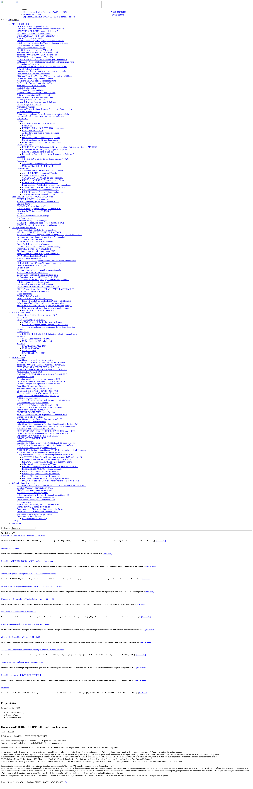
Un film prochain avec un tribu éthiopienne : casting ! (39, 246)
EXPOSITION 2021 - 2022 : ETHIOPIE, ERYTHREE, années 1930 (46, 431)
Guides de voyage (24, 502)
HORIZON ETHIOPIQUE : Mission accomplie (42, 469)
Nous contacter (118, 11)
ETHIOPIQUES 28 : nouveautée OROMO (35, 488)
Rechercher (6, 528)
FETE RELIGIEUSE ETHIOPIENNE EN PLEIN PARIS (46, 301)
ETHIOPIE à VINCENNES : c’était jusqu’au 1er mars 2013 (42, 369)
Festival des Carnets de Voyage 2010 (32, 410)
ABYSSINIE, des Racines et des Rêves (38, 123)
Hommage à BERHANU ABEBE (31, 100)
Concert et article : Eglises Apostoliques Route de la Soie (40, 40)
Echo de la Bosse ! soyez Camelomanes (33, 74)
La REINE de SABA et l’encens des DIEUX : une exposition (42, 433)
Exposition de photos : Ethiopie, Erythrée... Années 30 (39, 419)
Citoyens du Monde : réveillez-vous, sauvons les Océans (45, 308)
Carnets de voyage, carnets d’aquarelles (33, 507)
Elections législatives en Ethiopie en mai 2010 (36, 251)
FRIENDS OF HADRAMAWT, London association (39, 263)
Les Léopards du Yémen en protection (38, 310)
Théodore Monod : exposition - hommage (34, 388)
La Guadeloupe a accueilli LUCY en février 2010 (37, 277)
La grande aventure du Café (28, 111)
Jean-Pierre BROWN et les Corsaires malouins (36, 81)
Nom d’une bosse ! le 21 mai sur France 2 (34, 33)
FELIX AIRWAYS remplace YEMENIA (34, 211)
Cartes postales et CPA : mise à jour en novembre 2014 (39, 509)
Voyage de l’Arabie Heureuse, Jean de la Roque (37, 102)
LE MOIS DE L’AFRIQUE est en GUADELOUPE (44, 187)
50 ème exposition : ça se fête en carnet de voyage (37, 393)
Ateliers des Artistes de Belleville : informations (36, 230)
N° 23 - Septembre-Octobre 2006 (36, 339)
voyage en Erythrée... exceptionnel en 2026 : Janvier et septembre (28, 574)
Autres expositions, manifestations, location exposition (39, 452)
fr (9, 19)
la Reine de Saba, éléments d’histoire (37, 152)
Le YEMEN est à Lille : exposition (31, 421)
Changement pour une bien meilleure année (40, 140)
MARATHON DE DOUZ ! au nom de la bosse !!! (38, 31)
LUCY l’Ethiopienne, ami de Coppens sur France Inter (45, 324)
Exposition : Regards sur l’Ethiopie (31, 386)
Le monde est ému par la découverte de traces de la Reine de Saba (49, 154)
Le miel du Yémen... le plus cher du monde (35, 78)
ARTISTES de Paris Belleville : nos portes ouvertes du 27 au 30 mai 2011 (53, 457)
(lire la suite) (161, 541)
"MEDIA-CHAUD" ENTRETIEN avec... (34, 298)
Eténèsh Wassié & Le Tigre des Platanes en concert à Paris (41, 303)
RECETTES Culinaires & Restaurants (33, 291)
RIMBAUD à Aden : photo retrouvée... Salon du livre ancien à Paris (45, 62)
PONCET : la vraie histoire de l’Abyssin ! (34, 50)
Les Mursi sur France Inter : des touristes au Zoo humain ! (41, 237)
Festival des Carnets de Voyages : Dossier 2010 (36, 447)
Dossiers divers (23, 168)
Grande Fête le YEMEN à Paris (30, 417)
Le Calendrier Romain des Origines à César (35, 83)
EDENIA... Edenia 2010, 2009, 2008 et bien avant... (44, 128)
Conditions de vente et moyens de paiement (35, 514)
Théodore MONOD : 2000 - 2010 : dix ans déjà (37, 55)
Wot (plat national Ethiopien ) (34, 518)
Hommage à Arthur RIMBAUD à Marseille (35, 284)
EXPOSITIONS (18, 358)
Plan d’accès (22, 317)
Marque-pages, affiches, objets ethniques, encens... (38, 497)
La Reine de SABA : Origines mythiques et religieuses (45, 149)
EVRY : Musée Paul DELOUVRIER (32, 256)
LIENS (15, 521)
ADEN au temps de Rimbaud (29, 398)
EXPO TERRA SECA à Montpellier (32, 272)
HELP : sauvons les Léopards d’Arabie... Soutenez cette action (43, 43)
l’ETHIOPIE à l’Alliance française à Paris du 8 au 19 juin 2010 (43, 400)
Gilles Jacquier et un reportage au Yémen (39, 464)
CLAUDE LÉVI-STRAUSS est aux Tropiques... (42, 178)
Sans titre (21, 213)
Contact (68, 782)
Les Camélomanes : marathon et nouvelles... (40, 190)
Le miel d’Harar (23, 268)
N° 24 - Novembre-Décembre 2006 (37, 341)
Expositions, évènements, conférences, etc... (35, 360)
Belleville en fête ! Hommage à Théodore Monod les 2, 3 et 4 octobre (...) (47, 424)
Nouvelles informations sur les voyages (33, 216)
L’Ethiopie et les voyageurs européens (32, 403)
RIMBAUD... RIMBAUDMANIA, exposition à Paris (39, 407)
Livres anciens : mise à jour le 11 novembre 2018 (37, 511)
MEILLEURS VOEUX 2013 (29, 372)
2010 (24, 355)
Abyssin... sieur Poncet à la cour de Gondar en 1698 (38, 379)
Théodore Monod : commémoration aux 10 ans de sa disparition (48, 327)
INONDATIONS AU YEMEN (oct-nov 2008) (36, 93)
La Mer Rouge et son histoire (29, 104)
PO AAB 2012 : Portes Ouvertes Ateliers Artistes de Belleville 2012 (50, 481)
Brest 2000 (26, 135)
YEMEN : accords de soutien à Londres (38, 194)
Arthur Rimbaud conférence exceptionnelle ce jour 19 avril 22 (27, 624)
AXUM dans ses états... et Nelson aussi (33, 95)
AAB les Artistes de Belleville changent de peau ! (42, 322)
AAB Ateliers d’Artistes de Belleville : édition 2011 (38, 405)
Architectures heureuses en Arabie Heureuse (40, 133)
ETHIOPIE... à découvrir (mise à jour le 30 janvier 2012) (40, 223)
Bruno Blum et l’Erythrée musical (31, 239)
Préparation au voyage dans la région (32, 220)
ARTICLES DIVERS (21, 24)
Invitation (5, 688)
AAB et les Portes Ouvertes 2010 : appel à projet (42, 171)
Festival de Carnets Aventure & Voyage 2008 (41, 137)
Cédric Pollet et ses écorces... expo (31, 265)
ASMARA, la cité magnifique (29, 69)
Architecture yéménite (26, 107)
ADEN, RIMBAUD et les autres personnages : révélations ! (42, 59)
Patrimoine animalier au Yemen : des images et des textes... (46, 478)
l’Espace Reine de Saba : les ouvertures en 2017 (37, 315)
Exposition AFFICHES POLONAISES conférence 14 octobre (49, 17)
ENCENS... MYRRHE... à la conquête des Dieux (43, 180)
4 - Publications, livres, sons (23, 483)
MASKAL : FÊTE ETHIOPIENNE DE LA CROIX (39, 232)
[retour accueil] (2, 2)
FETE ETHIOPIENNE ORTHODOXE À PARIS (38, 287)
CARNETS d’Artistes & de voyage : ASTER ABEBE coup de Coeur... (47, 443)
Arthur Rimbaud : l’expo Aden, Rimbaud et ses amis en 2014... (43, 114)
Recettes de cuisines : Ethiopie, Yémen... (34, 516)
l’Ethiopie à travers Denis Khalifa (31, 48)
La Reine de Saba (24, 145)
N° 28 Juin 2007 (29, 350)
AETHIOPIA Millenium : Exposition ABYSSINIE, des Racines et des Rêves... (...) (51, 450)
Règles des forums (24, 294)
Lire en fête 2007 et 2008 (32, 130)
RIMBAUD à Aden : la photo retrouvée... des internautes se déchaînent (46, 261)
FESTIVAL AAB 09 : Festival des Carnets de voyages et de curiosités (46, 426)
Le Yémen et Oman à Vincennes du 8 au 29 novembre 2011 (42, 381)
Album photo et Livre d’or (28, 64)
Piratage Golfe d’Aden (26, 88)
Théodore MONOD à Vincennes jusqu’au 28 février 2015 (41, 365)
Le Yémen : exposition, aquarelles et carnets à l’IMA (39, 384)
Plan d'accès (118, 14)
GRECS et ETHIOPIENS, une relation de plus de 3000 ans (42, 66)
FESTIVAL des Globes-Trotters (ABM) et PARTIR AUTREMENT (45, 289)
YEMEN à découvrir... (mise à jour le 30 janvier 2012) (39, 225)
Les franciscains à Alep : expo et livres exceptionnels (39, 270)
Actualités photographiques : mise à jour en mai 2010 (39, 208)
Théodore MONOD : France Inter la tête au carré (37, 52)
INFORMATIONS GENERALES (31, 438)
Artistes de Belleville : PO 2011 (35, 175)
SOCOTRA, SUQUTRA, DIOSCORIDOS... (36, 429)
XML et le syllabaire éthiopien (29, 258)
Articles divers (23, 332)
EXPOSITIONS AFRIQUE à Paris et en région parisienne (46, 459)
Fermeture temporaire (32, 14)
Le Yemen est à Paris (25, 377)
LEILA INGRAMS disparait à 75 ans (32, 26)
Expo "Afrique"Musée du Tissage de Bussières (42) (38, 253)
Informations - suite (25, 440)
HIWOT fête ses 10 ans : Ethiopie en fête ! (40, 182)
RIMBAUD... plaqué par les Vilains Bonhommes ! (43, 192)
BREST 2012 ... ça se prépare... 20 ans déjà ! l (36, 57)
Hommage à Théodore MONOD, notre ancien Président (40, 116)
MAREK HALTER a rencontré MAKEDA (35, 97)
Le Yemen (21, 156)
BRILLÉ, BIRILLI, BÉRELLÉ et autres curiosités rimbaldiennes (49, 334)
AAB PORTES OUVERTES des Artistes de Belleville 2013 (42, 374)
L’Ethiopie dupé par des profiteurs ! (31, 45)
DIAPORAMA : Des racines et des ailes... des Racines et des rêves (45, 445)
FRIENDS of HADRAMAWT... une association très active (47, 462)
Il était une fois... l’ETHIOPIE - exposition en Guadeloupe (46, 185)
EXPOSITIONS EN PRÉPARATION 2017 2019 (38, 367)
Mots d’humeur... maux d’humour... (31, 85)
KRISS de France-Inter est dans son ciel (33, 282)
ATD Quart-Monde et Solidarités (30, 90)
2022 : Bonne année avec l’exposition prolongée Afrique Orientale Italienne (32, 650)
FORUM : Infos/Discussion (28, 296)
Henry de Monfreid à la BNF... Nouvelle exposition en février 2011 (45, 455)
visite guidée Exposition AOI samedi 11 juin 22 (20, 637)
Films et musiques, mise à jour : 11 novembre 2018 (38, 504)
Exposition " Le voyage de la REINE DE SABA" (38, 436)
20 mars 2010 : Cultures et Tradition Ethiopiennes (37, 275)
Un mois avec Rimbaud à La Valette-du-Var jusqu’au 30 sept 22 (27, 599)
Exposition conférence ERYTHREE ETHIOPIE (21, 675)
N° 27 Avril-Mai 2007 (31, 348)
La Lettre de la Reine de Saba (24, 227)
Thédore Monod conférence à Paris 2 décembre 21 (22, 662)
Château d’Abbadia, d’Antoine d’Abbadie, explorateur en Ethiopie (44, 76)
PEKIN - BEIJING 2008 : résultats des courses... (42, 142)
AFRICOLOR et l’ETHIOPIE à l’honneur (34, 242)
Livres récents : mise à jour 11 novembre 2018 (36, 500)
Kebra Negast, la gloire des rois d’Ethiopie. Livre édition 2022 (43, 495)
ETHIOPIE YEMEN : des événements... (34, 199)
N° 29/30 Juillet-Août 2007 (33, 353)
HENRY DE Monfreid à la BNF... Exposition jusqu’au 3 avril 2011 (50, 466)
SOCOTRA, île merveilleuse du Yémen (33, 206)
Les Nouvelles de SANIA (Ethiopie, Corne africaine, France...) (43, 279)
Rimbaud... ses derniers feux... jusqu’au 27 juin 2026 (45, 12)
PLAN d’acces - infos (21, 313)
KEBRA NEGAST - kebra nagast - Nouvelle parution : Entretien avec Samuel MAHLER (59, 147)
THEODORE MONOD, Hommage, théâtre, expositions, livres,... (44, 306)
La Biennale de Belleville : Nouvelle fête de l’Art (37, 391)
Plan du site (16, 523)
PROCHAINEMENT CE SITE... (31, 320)
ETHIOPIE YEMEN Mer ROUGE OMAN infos (32, 197)
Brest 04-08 (27, 126)
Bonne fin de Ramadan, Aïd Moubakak (33, 244)
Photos (20, 121)
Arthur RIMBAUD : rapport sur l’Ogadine (40, 173)
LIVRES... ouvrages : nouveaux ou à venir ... (36, 490)
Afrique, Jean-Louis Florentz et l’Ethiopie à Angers (38, 395)
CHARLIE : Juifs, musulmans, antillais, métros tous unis (40, 29)
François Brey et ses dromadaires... (31, 38)
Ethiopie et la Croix (25, 204)
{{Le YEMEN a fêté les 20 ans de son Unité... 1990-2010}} (47, 159)
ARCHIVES (22, 119)
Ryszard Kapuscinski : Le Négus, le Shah (34, 249)
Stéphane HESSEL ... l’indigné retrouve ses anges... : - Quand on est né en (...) (49, 235)
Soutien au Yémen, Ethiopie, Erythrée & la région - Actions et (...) (44, 109)
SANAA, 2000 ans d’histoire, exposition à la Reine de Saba (42, 414)
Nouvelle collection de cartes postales (32, 492)
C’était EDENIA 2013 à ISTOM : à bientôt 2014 (37, 36)
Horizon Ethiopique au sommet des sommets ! (41, 471)
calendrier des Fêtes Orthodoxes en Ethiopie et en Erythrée (41, 71)
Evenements (22, 161)
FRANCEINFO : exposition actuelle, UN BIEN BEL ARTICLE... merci (31, 586)
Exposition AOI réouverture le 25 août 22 (18, 612)
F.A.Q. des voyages (25, 218)
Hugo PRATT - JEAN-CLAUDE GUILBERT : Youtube (41, 362)
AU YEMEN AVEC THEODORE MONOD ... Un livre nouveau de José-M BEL (51, 485)
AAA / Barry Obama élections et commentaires (41, 164)
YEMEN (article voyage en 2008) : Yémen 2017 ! (38, 201)
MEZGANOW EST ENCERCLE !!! (37, 166)
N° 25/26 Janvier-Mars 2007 (34, 346)
